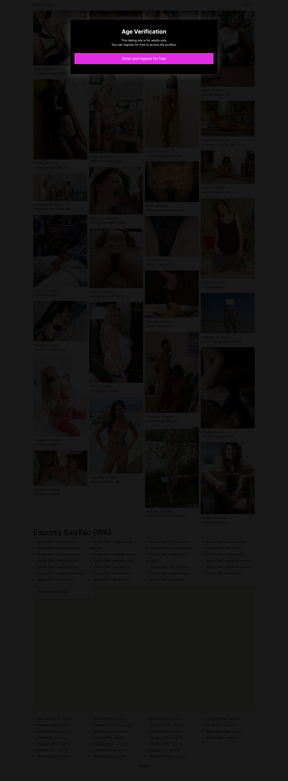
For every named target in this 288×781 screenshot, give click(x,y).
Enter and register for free (144, 59)
